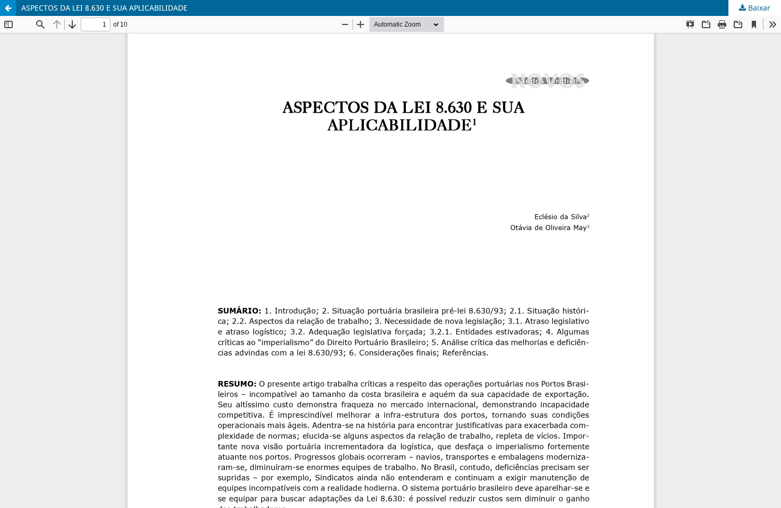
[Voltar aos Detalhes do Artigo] (8, 8)
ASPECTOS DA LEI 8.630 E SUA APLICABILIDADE (104, 8)
